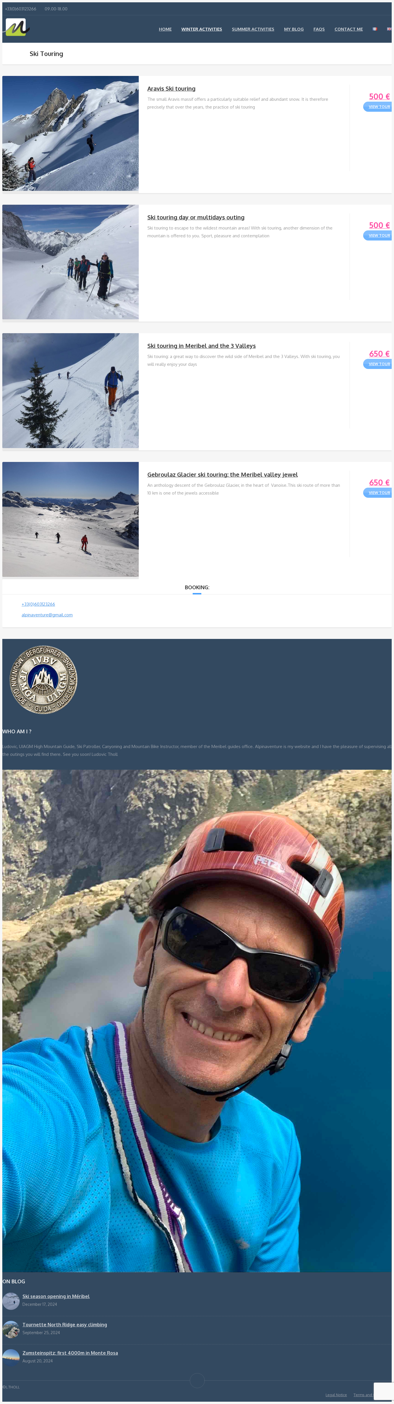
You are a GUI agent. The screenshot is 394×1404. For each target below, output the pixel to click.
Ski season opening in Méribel (56, 1296)
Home (165, 29)
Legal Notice (336, 1394)
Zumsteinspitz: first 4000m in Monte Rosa (70, 1353)
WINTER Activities (201, 29)
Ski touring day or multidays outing (196, 217)
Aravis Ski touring (171, 88)
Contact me (349, 29)
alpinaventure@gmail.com (47, 615)
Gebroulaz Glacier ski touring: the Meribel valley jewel (222, 474)
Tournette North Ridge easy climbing (64, 1324)
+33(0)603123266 (38, 604)
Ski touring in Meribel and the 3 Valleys (201, 345)
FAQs (319, 29)
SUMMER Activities (253, 29)
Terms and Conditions (373, 1394)
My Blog (294, 29)
